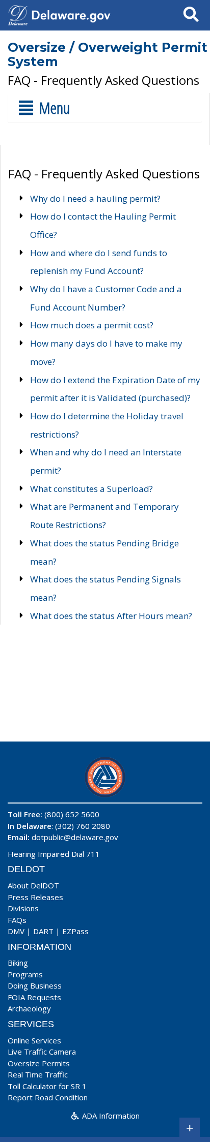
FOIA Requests (34, 997)
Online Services (34, 1040)
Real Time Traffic (38, 1074)
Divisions (23, 908)
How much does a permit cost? (91, 325)
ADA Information (110, 1115)
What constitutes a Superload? (91, 489)
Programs (25, 974)
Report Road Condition (48, 1097)
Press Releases (35, 897)
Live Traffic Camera (42, 1051)
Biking (18, 963)
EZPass (75, 931)
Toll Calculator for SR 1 (47, 1086)
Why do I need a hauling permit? (95, 198)
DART (43, 931)
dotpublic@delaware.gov (75, 837)
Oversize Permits (39, 1063)
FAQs (17, 920)
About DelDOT (33, 885)
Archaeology (29, 1008)
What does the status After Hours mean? (111, 616)
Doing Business (35, 985)
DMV (16, 931)
